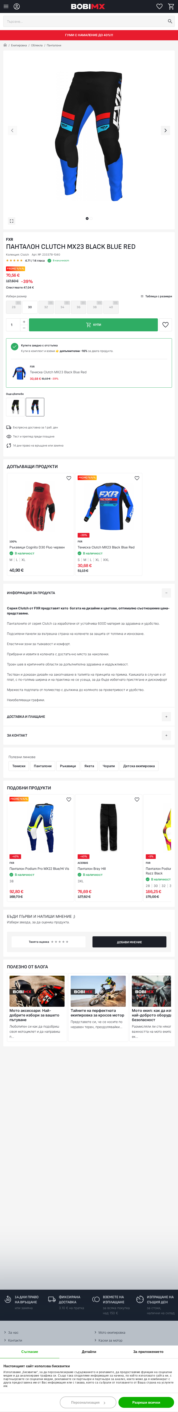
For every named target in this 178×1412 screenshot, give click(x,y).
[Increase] (24, 322)
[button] (87, 218)
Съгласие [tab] (29, 1352)
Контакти (15, 1340)
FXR (9, 239)
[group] (89, 136)
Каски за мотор (110, 1340)
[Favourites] (159, 6)
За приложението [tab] (148, 1352)
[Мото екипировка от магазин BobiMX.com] (5, 45)
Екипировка (19, 45)
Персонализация (85, 1402)
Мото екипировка (112, 1332)
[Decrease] (24, 328)
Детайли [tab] (89, 1352)
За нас (13, 1332)
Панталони (54, 45)
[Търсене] (170, 21)
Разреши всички (146, 1402)
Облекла (37, 45)
